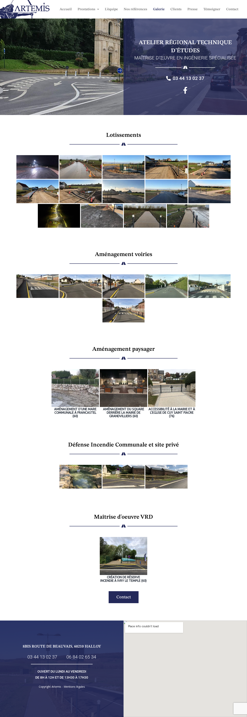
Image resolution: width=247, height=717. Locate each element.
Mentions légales (74, 686)
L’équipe (111, 9)
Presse (192, 9)
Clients (176, 9)
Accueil (66, 9)
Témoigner (211, 9)
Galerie (159, 9)
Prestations (86, 9)
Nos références (135, 9)
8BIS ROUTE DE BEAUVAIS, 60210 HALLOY (62, 647)
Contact (232, 9)
